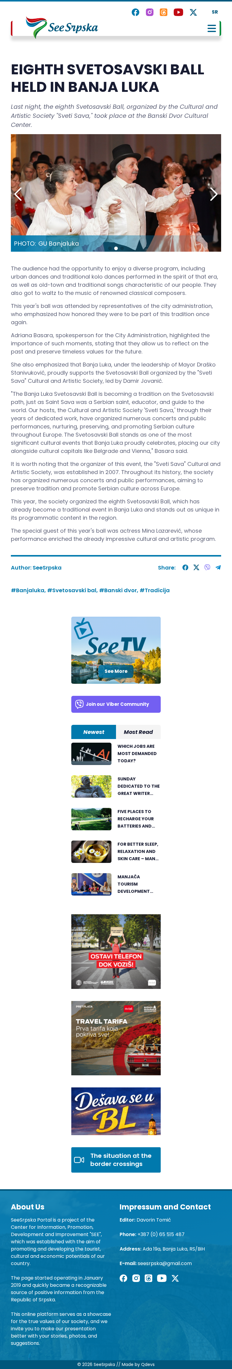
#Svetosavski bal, (73, 590)
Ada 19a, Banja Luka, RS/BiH (174, 1248)
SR (215, 11)
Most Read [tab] (138, 732)
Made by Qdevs (138, 1364)
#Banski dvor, (119, 590)
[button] (214, 194)
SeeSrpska (47, 567)
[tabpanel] (116, 822)
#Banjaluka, (29, 590)
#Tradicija (155, 590)
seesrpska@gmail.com (165, 1263)
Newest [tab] (93, 732)
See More (116, 671)
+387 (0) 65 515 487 (161, 1234)
